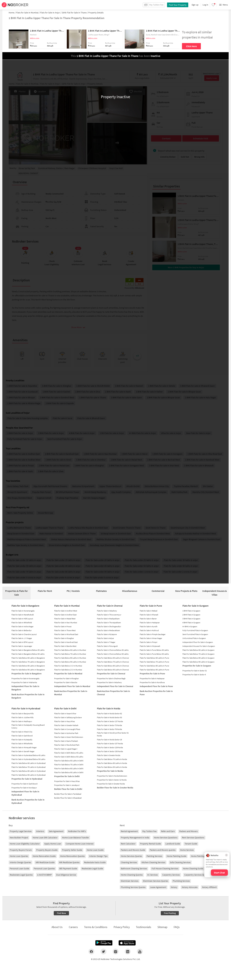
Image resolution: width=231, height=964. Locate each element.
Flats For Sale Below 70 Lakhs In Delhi (68, 764)
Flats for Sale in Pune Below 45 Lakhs (154, 650)
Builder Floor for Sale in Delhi (68, 789)
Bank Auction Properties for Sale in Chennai (113, 693)
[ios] (127, 943)
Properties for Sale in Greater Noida (111, 784)
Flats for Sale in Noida (108, 708)
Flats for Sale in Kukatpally (21, 739)
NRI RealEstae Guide (45, 862)
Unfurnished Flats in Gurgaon (194, 638)
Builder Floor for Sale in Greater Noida (115, 787)
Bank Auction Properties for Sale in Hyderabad (27, 801)
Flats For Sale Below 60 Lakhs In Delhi (68, 760)
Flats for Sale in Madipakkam (108, 618)
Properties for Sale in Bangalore (26, 673)
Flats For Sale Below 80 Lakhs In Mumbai (70, 658)
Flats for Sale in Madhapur (21, 721)
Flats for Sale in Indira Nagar (22, 626)
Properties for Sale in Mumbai (68, 673)
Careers (73, 927)
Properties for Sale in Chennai (111, 673)
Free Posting (170, 913)
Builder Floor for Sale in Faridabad (67, 794)
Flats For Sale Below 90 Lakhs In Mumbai (70, 662)
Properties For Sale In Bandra (65, 682)
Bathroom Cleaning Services (134, 868)
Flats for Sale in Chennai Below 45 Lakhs (113, 650)
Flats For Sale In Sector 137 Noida (110, 721)
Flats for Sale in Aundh (148, 626)
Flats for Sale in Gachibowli (22, 735)
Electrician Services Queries (155, 880)
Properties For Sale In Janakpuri (67, 785)
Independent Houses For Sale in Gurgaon (198, 646)
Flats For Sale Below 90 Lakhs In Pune (154, 669)
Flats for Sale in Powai (63, 626)
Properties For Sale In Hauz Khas (67, 781)
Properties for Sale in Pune (152, 673)
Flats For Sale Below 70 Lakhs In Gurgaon (198, 654)
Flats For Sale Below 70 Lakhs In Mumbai (70, 654)
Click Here (191, 46)
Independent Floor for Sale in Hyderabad (25, 793)
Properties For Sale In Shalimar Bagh (111, 678)
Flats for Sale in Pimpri (148, 642)
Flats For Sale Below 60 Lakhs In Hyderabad (28, 763)
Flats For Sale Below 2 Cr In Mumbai (68, 669)
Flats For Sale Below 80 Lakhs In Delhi (68, 768)
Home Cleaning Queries (132, 874)
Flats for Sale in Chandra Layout (24, 634)
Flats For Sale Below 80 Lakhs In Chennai (113, 666)
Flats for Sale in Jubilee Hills (22, 717)
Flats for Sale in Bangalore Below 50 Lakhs (27, 654)
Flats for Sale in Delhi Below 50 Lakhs (68, 757)
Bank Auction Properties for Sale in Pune (156, 693)
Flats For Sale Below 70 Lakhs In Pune (154, 662)
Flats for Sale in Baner (148, 618)
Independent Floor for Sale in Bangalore (25, 688)
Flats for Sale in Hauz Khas (64, 721)
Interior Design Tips (98, 856)
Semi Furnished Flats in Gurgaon (195, 634)
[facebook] (91, 951)
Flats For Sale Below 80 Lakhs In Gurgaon (198, 658)
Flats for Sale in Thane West (65, 630)
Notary (174, 887)
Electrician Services (129, 880)
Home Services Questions (165, 837)
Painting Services (154, 856)
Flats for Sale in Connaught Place (67, 729)
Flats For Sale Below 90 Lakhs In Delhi (68, 772)
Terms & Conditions (95, 927)
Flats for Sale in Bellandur (21, 630)
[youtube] (140, 951)
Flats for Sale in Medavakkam (108, 630)
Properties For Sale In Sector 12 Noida (111, 780)
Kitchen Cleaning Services (153, 862)
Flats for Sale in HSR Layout (22, 618)
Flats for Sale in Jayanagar (21, 646)
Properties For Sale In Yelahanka (24, 682)
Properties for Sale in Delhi (67, 776)
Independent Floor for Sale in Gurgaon (197, 642)
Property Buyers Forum (21, 850)
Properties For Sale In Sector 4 (194, 674)
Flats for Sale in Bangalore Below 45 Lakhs (27, 650)
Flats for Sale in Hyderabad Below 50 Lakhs (28, 759)
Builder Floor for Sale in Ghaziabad (68, 798)
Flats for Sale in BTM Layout (22, 642)
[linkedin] (128, 951)
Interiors (40, 831)
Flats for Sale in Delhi (65, 708)
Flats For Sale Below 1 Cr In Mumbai (68, 666)
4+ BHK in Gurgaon (189, 626)
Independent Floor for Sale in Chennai (115, 686)
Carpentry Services (171, 874)
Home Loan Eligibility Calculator (25, 843)
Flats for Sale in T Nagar (106, 642)
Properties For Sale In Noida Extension (112, 776)
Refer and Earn (168, 831)
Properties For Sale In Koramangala (25, 678)
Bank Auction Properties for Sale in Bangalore (27, 696)
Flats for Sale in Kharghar (64, 638)
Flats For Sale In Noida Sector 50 (109, 717)
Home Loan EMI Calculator (45, 837)
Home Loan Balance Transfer (75, 837)
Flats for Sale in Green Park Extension (68, 737)
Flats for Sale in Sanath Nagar (22, 751)
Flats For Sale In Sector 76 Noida (109, 729)
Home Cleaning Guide (193, 868)
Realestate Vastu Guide (95, 862)
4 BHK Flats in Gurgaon (191, 622)
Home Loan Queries (19, 856)
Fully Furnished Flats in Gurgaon (195, 630)
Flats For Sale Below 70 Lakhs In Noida (112, 759)
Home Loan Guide (95, 850)
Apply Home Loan (52, 843)
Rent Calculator (128, 843)
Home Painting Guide (176, 856)
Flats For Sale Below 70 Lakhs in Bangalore (28, 662)
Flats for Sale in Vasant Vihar (65, 713)
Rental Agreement (129, 831)
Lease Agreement (158, 887)
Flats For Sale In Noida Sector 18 (109, 739)
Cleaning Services (129, 862)
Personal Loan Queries (44, 868)
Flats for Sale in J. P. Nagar (21, 638)
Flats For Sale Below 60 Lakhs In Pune (154, 658)
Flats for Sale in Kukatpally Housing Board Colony (28, 726)
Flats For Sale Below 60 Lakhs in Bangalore (28, 658)
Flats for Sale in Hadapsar (150, 622)
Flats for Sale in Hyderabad (25, 708)
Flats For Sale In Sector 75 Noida (109, 725)
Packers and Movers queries (163, 850)
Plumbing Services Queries (133, 887)
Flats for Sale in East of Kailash (66, 741)
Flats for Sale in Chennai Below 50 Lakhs (113, 654)
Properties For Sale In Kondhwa (152, 682)
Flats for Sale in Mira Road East (66, 634)
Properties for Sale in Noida (110, 771)
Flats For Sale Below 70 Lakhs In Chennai (113, 662)
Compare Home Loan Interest (80, 843)
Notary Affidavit (209, 887)
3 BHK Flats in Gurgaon (191, 618)
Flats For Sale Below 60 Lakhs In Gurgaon (198, 650)
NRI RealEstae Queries (69, 862)
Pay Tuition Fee (149, 831)
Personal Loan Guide (19, 868)
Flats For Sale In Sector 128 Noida (110, 747)
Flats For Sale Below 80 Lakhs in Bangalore (28, 666)
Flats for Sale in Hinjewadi (150, 646)
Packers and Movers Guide (133, 850)
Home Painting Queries (201, 856)
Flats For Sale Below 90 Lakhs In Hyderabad (28, 775)
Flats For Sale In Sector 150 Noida (110, 751)
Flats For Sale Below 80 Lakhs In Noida (112, 763)
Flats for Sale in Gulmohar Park (66, 733)
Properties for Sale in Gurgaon (196, 665)
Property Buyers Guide (47, 850)
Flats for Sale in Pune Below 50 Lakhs (154, 654)
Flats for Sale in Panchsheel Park (66, 745)
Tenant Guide (191, 843)
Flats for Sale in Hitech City (21, 732)
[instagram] (115, 951)
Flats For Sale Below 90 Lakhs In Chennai (113, 669)
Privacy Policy (122, 927)
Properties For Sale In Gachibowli (24, 784)
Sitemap (162, 927)
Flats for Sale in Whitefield (21, 622)
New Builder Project (19, 837)
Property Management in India (135, 837)
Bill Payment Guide (68, 868)
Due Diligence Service (66, 874)
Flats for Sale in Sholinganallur (109, 626)
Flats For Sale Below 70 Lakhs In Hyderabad (28, 767)
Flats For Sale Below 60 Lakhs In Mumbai (70, 650)
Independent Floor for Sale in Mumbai (72, 686)
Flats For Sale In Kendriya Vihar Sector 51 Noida (113, 734)
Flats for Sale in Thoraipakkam (109, 622)
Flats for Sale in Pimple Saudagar (152, 634)
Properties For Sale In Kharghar (66, 678)
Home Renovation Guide (44, 856)
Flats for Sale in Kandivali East (66, 642)
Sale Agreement (56, 831)
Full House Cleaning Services (165, 868)
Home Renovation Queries (72, 856)
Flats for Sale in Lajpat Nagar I (65, 749)
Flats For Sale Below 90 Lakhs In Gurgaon (198, 662)
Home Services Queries (131, 856)
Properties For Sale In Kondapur (24, 787)
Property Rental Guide (150, 843)
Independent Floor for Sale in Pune (156, 686)
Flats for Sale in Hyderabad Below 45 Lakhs (28, 755)
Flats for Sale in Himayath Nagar (24, 747)
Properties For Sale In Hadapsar (152, 678)
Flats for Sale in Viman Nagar (151, 638)
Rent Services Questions (193, 837)
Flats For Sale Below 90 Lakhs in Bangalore (28, 669)
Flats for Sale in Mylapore (107, 634)
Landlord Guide (172, 843)
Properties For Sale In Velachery (109, 682)
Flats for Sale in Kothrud (149, 630)
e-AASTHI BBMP (44, 874)
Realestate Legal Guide (92, 868)
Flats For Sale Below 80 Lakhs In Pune (154, 666)
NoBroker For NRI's (77, 831)
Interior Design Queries (20, 862)
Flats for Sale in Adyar (105, 638)
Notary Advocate (190, 887)
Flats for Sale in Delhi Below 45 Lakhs (68, 753)
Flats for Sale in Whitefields (22, 743)
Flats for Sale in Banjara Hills (22, 713)
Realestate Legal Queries (21, 874)
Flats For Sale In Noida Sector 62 (109, 713)
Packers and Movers (188, 831)
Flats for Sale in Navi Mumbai (65, 622)
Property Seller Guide (72, 850)
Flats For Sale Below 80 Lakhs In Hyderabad (28, 771)
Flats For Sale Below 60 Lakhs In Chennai (113, 658)
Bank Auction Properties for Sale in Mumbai (70, 693)
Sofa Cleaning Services (180, 862)
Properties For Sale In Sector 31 (194, 670)
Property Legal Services (21, 831)
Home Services (187, 850)
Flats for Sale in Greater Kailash (66, 725)
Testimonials (143, 927)
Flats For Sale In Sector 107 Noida (110, 743)
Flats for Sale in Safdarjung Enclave (68, 717)
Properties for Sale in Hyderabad (26, 778)
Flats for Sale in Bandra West (65, 646)
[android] (103, 943)
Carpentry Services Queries (196, 874)
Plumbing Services (181, 880)
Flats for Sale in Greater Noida (108, 755)
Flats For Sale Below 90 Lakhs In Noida (112, 767)
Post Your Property (178, 4)
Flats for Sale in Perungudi (107, 646)
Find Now (61, 913)
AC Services (152, 874)
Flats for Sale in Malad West (64, 618)
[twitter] (103, 951)
